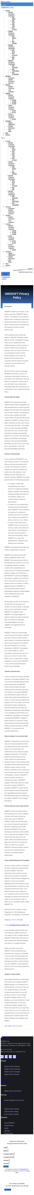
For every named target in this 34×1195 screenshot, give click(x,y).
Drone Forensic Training (11, 115)
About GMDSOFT (11, 123)
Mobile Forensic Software (11, 14)
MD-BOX (13, 51)
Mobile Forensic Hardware (11, 46)
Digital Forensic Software (11, 33)
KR (4, 5)
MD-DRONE (14, 42)
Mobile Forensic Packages (11, 62)
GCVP (14, 110)
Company (8, 121)
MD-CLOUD (14, 28)
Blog (7, 263)
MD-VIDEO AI (14, 38)
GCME (14, 102)
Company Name (8, 1154)
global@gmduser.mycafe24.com (19, 925)
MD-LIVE (13, 25)
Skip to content (5, 1)
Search (15, 270)
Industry (6, 1160)
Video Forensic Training (11, 107)
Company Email (8, 1157)
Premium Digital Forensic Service (11, 80)
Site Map (9, 130)
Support (8, 135)
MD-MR (13, 58)
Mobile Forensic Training (11, 96)
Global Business (11, 127)
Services (8, 76)
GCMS (14, 104)
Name (5, 1151)
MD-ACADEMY (15, 73)
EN (1, 5)
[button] (4, 138)
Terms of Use (23, 1169)
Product (8, 10)
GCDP (14, 119)
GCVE (14, 112)
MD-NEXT (14, 18)
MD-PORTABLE (15, 70)
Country (6, 1163)
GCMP (14, 100)
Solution (8, 85)
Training (8, 93)
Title (5, 1148)
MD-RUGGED (15, 66)
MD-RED (13, 22)
